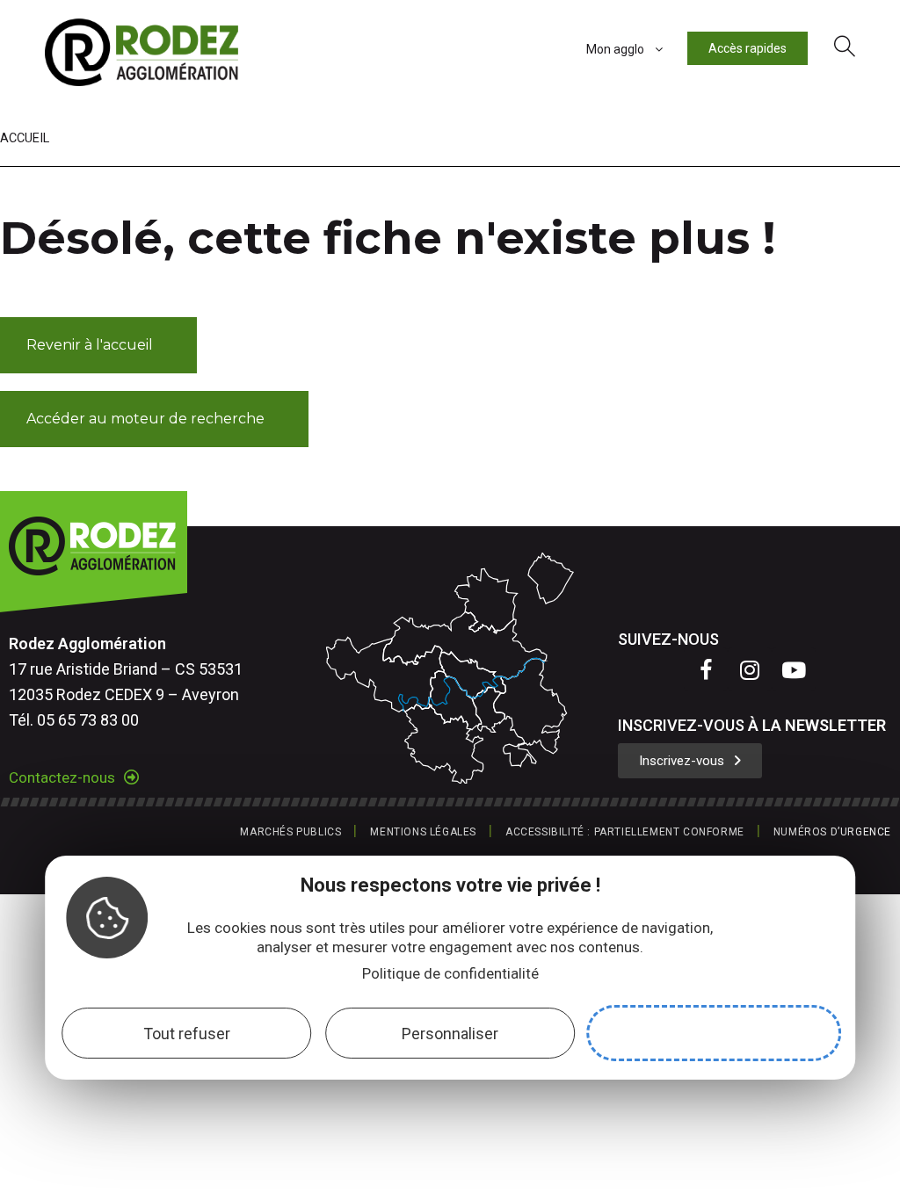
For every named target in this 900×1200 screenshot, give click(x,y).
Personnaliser (450, 1033)
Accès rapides (747, 48)
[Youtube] (794, 669)
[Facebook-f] (706, 669)
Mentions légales (423, 832)
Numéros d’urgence (832, 832)
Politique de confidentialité (450, 973)
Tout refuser (186, 1033)
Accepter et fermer (713, 1033)
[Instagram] (750, 669)
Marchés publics (290, 832)
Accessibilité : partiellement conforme (624, 832)
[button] (98, 345)
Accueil (24, 138)
